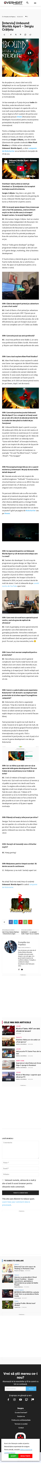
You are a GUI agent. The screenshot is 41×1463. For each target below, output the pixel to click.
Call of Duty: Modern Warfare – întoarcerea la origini (10, 933)
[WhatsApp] (25, 34)
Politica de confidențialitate (21, 1420)
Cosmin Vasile (17, 1298)
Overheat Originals (19, 1290)
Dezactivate (25, 1456)
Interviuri (16, 1264)
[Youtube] (22, 968)
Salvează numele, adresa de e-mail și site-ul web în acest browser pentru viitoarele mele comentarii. (19, 1183)
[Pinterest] (20, 34)
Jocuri (18, 1026)
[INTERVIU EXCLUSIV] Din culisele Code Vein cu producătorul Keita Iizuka (26, 1294)
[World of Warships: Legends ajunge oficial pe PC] (8, 1076)
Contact (21, 1428)
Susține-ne (21, 1416)
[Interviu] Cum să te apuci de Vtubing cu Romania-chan (25, 1268)
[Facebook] (11, 34)
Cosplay (16, 1301)
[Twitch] (26, 1399)
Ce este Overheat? (21, 1412)
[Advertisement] (20, 996)
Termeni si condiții (21, 1424)
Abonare (31, 1389)
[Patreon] (32, 1399)
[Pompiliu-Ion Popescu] (10, 955)
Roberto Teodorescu (18, 1287)
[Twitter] (16, 34)
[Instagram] (14, 1399)
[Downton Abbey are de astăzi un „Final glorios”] (8, 1041)
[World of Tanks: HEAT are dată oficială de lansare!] (8, 1030)
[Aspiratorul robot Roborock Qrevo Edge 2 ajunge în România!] (8, 1065)
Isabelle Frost (17, 1307)
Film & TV (19, 1037)
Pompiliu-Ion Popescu (10, 16)
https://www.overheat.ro (24, 947)
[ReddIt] (30, 34)
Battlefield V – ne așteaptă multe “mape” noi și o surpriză (30, 933)
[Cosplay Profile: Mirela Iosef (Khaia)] (7, 1305)
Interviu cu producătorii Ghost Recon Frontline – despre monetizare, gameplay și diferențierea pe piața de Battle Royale (26, 1281)
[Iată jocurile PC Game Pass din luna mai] (8, 1053)
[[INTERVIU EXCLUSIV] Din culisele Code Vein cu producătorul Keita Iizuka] (7, 1293)
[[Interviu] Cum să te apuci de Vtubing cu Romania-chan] (7, 1268)
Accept (13, 1456)
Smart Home (20, 1060)
